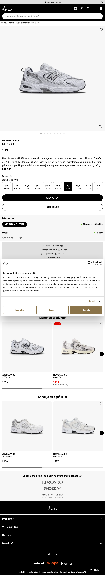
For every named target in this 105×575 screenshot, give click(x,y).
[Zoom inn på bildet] (100, 127)
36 (6, 186)
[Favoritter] (88, 8)
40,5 (78, 186)
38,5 (47, 186)
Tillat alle (85, 310)
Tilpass (51, 310)
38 (37, 186)
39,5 (58, 186)
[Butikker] (75, 8)
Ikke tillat (19, 310)
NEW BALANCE (11, 140)
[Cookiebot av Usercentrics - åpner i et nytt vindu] (90, 263)
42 (98, 186)
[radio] (6, 186)
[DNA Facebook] (49, 554)
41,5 (88, 186)
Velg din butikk (15, 224)
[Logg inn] (82, 8)
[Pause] (102, 2)
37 (17, 186)
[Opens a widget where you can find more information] (94, 570)
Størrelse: (6, 180)
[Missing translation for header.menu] (101, 8)
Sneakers (11, 23)
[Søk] (100, 16)
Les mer (6, 168)
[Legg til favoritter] (101, 30)
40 (68, 186)
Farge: (7, 176)
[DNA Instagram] (56, 554)
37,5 (26, 186)
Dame (3, 23)
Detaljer (93, 301)
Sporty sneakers (23, 23)
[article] (27, 351)
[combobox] (51, 16)
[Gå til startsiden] (7, 8)
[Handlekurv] (94, 8)
